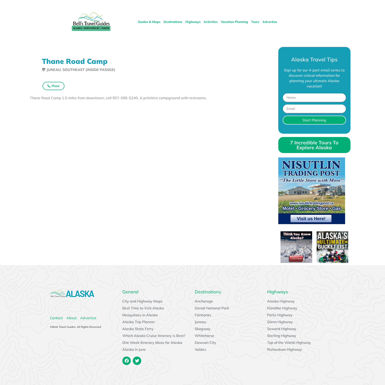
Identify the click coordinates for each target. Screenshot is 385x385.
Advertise (269, 22)
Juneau (54, 69)
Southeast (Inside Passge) (89, 69)
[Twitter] (137, 361)
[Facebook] (126, 361)
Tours (255, 22)
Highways (193, 22)
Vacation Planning (234, 22)
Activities (211, 22)
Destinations (173, 22)
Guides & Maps (149, 22)
